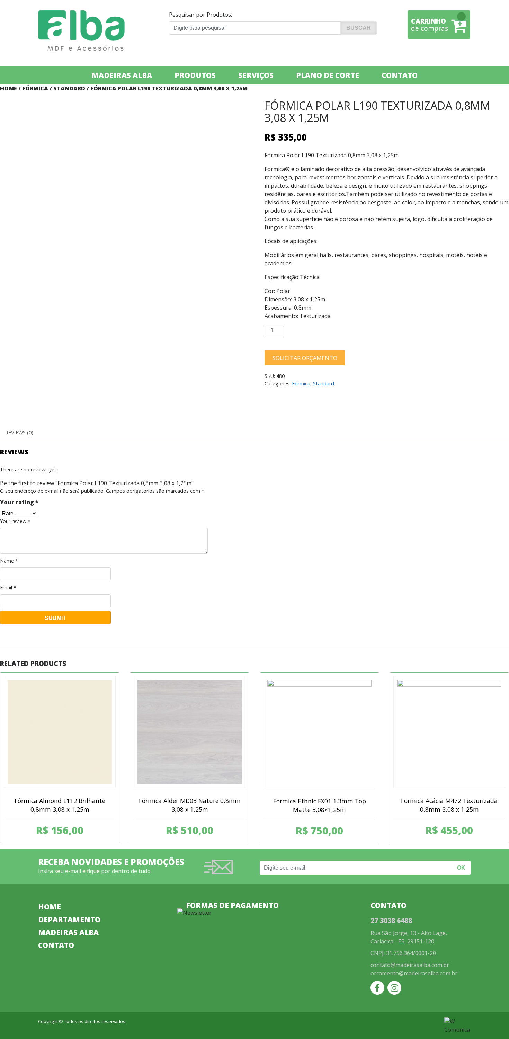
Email (8, 587)
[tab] (19, 432)
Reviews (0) (19, 432)
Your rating (19, 502)
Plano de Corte (327, 75)
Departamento (69, 919)
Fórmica (35, 88)
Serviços (256, 75)
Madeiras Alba (121, 75)
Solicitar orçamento (305, 358)
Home (8, 88)
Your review (15, 521)
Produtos (195, 75)
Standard (69, 88)
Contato (400, 75)
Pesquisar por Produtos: (200, 14)
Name (9, 561)
